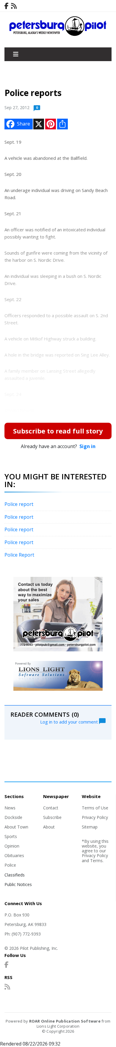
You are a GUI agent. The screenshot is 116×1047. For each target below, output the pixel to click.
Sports (10, 836)
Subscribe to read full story (58, 430)
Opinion (11, 846)
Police (10, 865)
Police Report (19, 555)
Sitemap (90, 827)
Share (23, 123)
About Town (16, 827)
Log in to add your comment (69, 721)
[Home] (58, 34)
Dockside (13, 817)
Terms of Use (95, 808)
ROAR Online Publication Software (65, 1021)
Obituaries (14, 855)
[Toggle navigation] (15, 54)
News (9, 808)
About (49, 827)
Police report (18, 504)
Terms (96, 860)
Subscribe (52, 817)
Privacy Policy (95, 817)
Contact (50, 808)
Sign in (87, 446)
